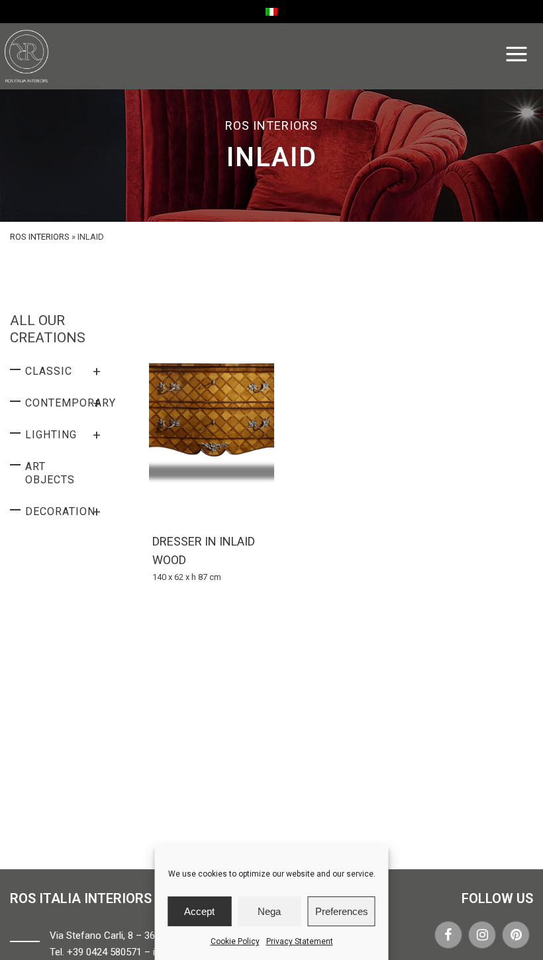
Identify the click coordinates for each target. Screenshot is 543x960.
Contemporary (69, 403)
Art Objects (50, 473)
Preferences (341, 911)
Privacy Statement (299, 941)
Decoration (63, 512)
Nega (269, 911)
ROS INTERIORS (40, 237)
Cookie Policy (235, 941)
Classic (63, 371)
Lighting (63, 435)
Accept (199, 911)
